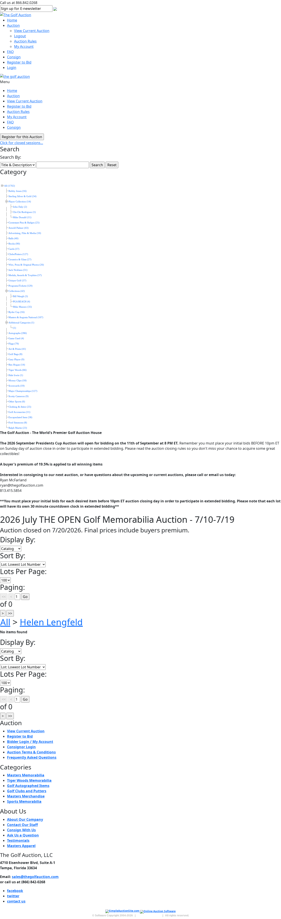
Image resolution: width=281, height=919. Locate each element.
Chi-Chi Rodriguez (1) (24, 212)
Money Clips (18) (18, 380)
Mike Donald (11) (22, 217)
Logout (20, 36)
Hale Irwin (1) (16, 375)
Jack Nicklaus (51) (18, 270)
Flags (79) (14, 344)
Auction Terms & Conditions (31, 752)
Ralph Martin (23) (18, 428)
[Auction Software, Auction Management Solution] (122, 911)
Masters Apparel (21, 845)
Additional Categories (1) (21, 322)
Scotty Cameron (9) (19, 396)
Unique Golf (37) (17, 280)
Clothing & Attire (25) (20, 407)
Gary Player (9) (16, 359)
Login (11, 67)
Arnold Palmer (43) (19, 228)
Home (12, 20)
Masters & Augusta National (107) (26, 317)
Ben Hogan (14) (17, 365)
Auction (13, 25)
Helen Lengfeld (51, 622)
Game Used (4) (16, 338)
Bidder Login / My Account (30, 741)
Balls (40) (13, 238)
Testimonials (18, 840)
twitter (13, 896)
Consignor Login (21, 746)
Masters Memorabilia (25, 775)
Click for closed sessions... (21, 142)
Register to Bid (19, 62)
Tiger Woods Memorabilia (29, 780)
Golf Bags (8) (15, 354)
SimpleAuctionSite (148, 915)
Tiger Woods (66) (18, 370)
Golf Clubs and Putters (26, 791)
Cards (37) (14, 249)
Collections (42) (17, 291)
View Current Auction (31, 30)
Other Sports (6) (17, 401)
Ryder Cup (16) (17, 312)
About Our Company (25, 819)
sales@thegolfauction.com (35, 876)
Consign (14, 57)
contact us (16, 901)
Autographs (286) (18, 333)
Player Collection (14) (20, 201)
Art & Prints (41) (17, 349)
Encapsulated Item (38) (20, 417)
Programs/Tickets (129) (20, 286)
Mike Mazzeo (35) (22, 307)
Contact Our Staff (22, 824)
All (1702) (9, 186)
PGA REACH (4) (21, 301)
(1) (14, 328)
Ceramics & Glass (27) (20, 259)
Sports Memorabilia (24, 801)
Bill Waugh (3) (20, 296)
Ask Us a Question (23, 835)
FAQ (10, 51)
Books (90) (14, 244)
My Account (24, 46)
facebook (15, 890)
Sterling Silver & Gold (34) (22, 196)
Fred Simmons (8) (18, 422)
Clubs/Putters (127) (18, 254)
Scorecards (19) (17, 386)
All (5, 622)
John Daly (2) (20, 207)
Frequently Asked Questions (31, 757)
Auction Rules (25, 41)
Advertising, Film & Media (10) (25, 233)
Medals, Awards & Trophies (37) (25, 275)
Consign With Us (21, 830)
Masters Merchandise (26, 796)
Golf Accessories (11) (19, 412)
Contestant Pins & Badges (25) (24, 222)
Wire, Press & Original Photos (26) (26, 265)
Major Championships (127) (23, 391)
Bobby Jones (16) (18, 191)
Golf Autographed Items (28, 785)
